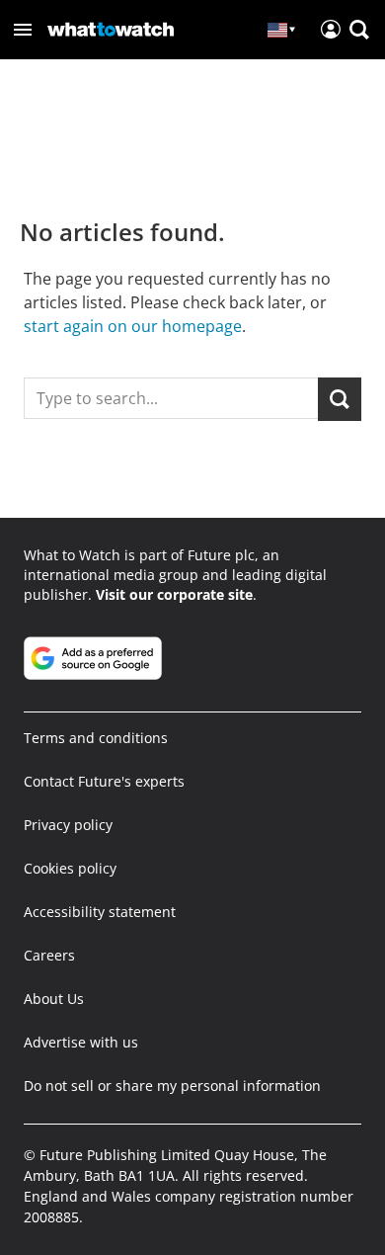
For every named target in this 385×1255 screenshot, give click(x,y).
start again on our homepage (133, 326)
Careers (49, 955)
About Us (54, 998)
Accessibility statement (100, 911)
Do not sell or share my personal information (172, 1085)
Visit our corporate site (174, 594)
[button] (23, 29)
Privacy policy (68, 824)
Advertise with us (81, 1042)
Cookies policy (70, 868)
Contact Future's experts (104, 781)
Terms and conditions (96, 737)
